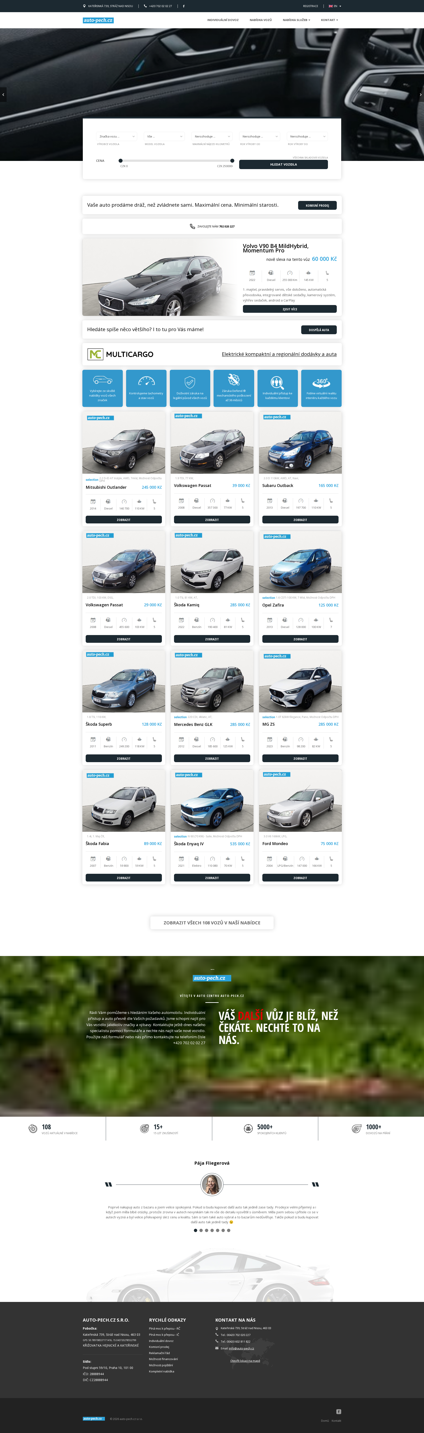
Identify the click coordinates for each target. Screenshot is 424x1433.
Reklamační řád (159, 1353)
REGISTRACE (310, 6)
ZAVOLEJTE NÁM (215, 226)
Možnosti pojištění (161, 1365)
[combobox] (116, 136)
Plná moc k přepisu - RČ (164, 1328)
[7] (228, 1230)
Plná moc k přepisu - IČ (164, 1335)
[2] (201, 1230)
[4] (212, 1230)
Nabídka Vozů (261, 20)
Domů (325, 1421)
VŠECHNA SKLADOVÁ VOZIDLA (310, 157)
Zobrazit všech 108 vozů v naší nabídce (212, 923)
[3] (206, 1230)
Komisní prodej (159, 1347)
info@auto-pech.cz (241, 1348)
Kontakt (336, 1421)
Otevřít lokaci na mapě (245, 1361)
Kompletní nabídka (161, 1371)
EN (335, 6)
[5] (217, 1230)
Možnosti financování (163, 1359)
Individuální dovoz (223, 20)
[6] (223, 1230)
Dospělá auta (319, 330)
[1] (195, 1230)
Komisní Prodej (317, 205)
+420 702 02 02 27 (160, 6)
